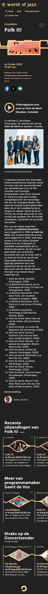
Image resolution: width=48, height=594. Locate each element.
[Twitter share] (13, 89)
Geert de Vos (21, 399)
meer (22, 432)
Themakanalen (32, 11)
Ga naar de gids (11, 541)
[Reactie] (20, 89)
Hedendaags (10, 547)
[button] (9, 108)
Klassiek (40, 547)
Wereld (8, 493)
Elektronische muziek (26, 547)
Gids (19, 11)
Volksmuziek (22, 73)
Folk (13, 73)
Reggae (16, 493)
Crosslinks (10, 24)
